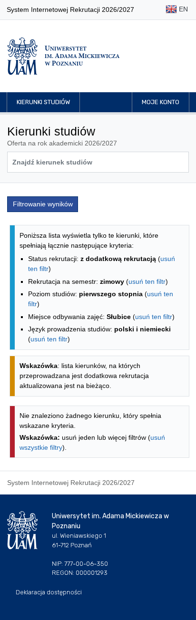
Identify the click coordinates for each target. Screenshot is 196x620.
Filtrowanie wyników (43, 204)
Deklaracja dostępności (49, 592)
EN (182, 9)
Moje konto (160, 102)
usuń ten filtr (147, 281)
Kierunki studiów (43, 102)
